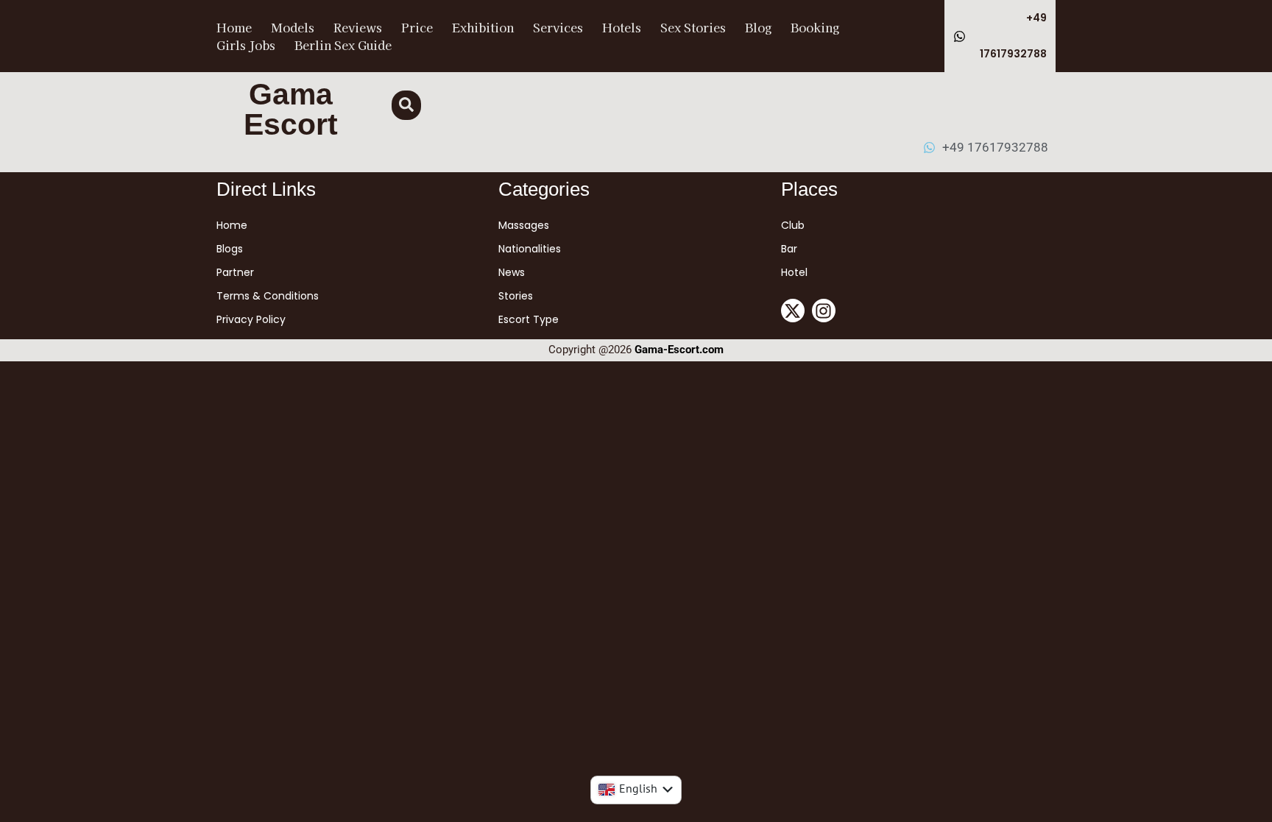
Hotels (621, 27)
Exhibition (483, 27)
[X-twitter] (793, 310)
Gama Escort (291, 109)
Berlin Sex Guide (343, 45)
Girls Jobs (245, 45)
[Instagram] (823, 310)
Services (558, 27)
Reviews (357, 27)
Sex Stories (693, 27)
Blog (758, 27)
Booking (815, 27)
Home (234, 27)
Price (417, 27)
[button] (406, 105)
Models (292, 27)
